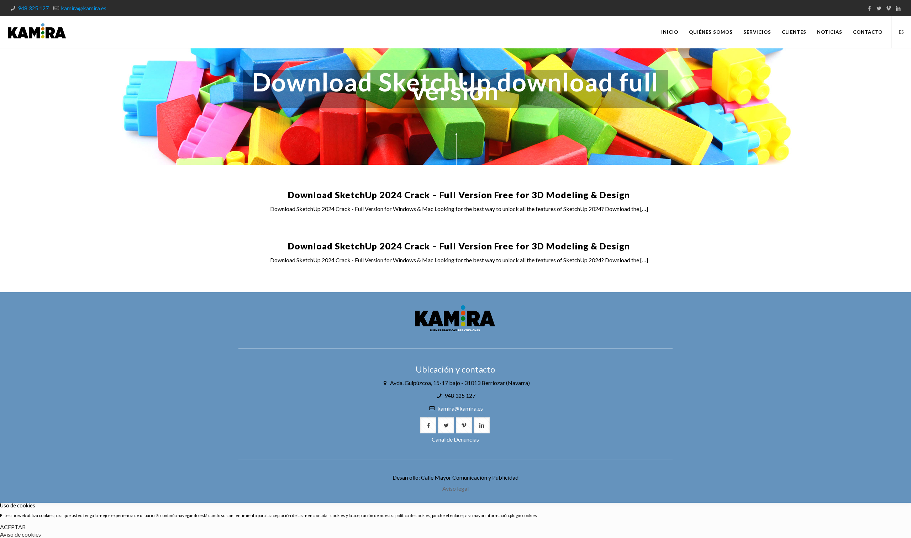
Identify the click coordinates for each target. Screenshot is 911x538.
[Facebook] (869, 8)
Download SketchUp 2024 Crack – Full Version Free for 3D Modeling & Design (459, 194)
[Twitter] (879, 8)
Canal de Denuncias (455, 439)
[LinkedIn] (898, 8)
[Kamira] (37, 32)
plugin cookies (523, 515)
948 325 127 (33, 8)
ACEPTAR (13, 526)
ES (901, 32)
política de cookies (412, 515)
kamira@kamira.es (83, 8)
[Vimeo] (888, 8)
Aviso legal (455, 488)
